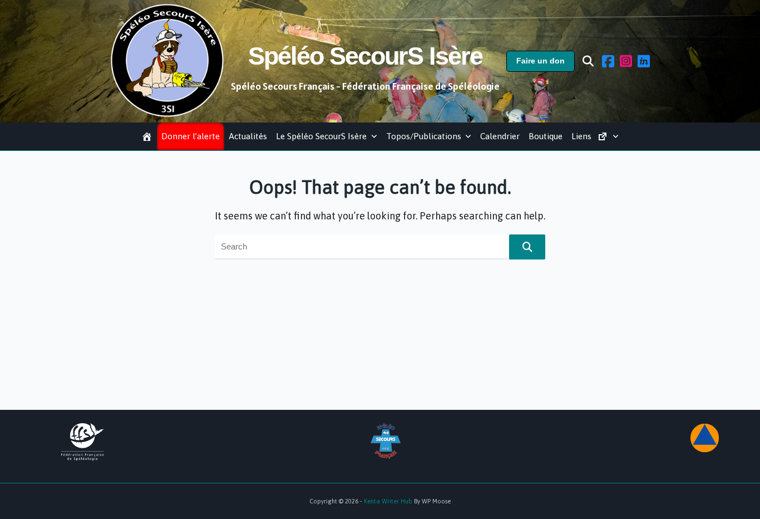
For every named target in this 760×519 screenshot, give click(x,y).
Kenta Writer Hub (388, 501)
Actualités (248, 136)
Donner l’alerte (190, 136)
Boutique (545, 136)
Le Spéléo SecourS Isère (321, 136)
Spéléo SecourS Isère (365, 56)
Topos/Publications (423, 136)
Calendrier (500, 136)
